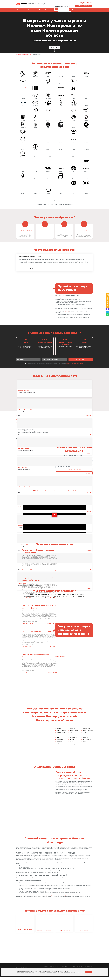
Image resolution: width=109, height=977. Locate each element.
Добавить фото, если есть (74, 469)
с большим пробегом (64, 895)
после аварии (44, 895)
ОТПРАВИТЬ (80, 359)
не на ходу (55, 895)
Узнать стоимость (81, 692)
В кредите (42, 9)
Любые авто (31, 9)
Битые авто (20, 9)
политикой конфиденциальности (74, 363)
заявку (67, 311)
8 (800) (85, 3)
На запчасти (52, 9)
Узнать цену (81, 822)
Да (56, 8)
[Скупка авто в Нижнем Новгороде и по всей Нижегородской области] (21, 4)
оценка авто (69, 788)
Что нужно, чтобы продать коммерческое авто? (33, 268)
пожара (51, 895)
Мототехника (76, 9)
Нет (61, 8)
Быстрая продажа (84, 5)
